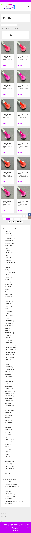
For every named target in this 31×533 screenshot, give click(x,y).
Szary (7, 456)
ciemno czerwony (10, 347)
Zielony (8, 471)
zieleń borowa (9, 466)
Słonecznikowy (10, 321)
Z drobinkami (10, 119)
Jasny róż (8, 403)
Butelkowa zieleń (10, 245)
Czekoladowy (9, 260)
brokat (8, 481)
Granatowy (9, 376)
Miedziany (8, 422)
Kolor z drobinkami (11, 484)
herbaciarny (9, 381)
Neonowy (8, 296)
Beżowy (8, 335)
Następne (19, 222)
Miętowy (8, 291)
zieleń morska (9, 468)
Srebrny (8, 454)
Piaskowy (8, 306)
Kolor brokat (10, 496)
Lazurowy (8, 284)
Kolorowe (10, 59)
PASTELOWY (9, 301)
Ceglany (8, 250)
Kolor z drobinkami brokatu (14, 501)
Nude (7, 432)
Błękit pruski (9, 231)
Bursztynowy (9, 243)
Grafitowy (8, 267)
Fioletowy (9, 371)
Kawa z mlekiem (10, 272)
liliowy (7, 289)
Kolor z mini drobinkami (12, 486)
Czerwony (9, 367)
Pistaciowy (8, 311)
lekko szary (9, 413)
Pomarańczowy (10, 439)
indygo (7, 384)
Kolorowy (8, 277)
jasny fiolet (9, 401)
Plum (7, 313)
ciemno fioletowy (10, 350)
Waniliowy (8, 330)
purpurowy (8, 442)
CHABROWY (8, 253)
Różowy (8, 444)
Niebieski (8, 430)
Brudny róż (9, 236)
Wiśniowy (8, 464)
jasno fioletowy (10, 388)
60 (11, 219)
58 (4, 219)
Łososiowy (8, 417)
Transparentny (10, 494)
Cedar (7, 248)
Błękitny (8, 233)
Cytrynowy (9, 257)
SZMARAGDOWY (9, 459)
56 (24, 216)
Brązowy (8, 342)
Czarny (8, 364)
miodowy (8, 425)
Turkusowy (9, 325)
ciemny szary (9, 359)
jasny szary (9, 405)
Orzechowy (8, 299)
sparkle (8, 491)
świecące (8, 503)
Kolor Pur (5, 59)
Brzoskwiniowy (10, 238)
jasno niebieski (10, 391)
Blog (2, 521)
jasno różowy (9, 393)
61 (15, 219)
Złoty (7, 473)
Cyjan (7, 255)
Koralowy (8, 279)
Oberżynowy (9, 434)
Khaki (7, 274)
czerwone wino (10, 262)
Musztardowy (9, 294)
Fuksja (8, 374)
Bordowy (8, 340)
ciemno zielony (10, 354)
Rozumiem (15, 530)
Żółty (7, 476)
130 (26, 219)
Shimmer (4, 119)
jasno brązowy (10, 386)
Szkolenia (3, 516)
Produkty (3, 513)
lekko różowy (9, 410)
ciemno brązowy (10, 345)
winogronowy (9, 461)
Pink (7, 308)
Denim (7, 265)
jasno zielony (9, 398)
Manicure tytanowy (6, 519)
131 (9, 222)
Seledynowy (9, 449)
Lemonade (8, 287)
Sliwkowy (8, 451)
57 (27, 216)
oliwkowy (8, 437)
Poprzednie (5, 216)
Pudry (4, 61)
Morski (8, 427)
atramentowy (9, 333)
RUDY (7, 447)
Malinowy (8, 420)
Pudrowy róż (9, 316)
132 (13, 222)
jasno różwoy (9, 396)
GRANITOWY (8, 379)
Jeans (7, 270)
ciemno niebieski (10, 352)
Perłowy (8, 304)
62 (18, 219)
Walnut (7, 328)
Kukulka (8, 282)
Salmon (7, 318)
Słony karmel (9, 323)
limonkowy (8, 415)
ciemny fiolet (9, 357)
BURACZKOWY (9, 241)
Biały (7, 337)
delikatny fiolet (10, 369)
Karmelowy (8, 408)
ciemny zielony (9, 362)
